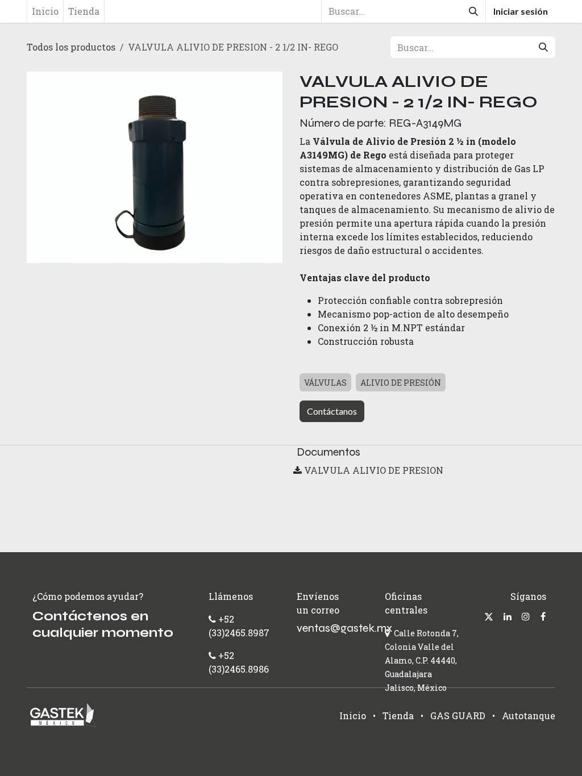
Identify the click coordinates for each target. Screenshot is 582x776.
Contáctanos (332, 411)
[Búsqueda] (473, 11)
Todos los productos (71, 47)
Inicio (352, 715)
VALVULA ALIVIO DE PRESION (373, 470)
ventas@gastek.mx (344, 628)
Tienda (398, 715)
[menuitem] (45, 11)
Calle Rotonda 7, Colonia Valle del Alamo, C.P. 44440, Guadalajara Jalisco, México (422, 660)
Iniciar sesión (520, 11)
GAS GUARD (457, 715)
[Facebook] (543, 616)
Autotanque (528, 715)
